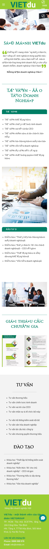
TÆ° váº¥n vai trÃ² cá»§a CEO (19, 129)
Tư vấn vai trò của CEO (19, 407)
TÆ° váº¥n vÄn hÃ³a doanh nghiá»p (21, 146)
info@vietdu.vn (17, 545)
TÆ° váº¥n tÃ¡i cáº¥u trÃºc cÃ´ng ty (21, 150)
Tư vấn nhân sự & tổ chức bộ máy (24, 412)
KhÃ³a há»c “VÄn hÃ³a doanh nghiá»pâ (23, 261)
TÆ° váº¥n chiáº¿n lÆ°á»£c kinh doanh (23, 124)
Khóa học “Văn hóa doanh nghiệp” (23, 484)
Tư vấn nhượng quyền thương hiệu (25, 434)
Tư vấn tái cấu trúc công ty (21, 429)
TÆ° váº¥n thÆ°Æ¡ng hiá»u (18, 120)
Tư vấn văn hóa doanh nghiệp (23, 425)
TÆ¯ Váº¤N (11, 112)
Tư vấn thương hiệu (18, 398)
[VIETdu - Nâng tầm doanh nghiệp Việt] (23, 5)
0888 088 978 (17, 541)
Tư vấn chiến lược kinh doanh (23, 402)
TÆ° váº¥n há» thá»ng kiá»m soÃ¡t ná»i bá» (25, 141)
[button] (3, 4)
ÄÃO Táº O (11, 229)
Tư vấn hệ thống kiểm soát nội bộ (24, 420)
